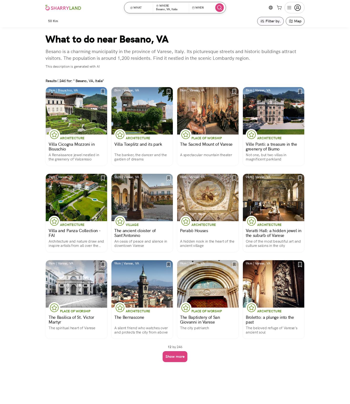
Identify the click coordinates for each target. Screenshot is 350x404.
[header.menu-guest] (295, 7)
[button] (140, 7)
